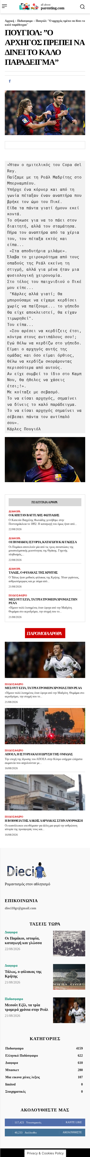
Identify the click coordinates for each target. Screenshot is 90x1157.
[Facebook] (9, 81)
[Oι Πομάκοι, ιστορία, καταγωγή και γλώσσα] (69, 943)
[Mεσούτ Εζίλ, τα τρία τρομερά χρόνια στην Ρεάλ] (45, 660)
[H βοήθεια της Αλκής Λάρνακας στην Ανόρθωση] (45, 792)
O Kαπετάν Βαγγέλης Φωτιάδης (34, 515)
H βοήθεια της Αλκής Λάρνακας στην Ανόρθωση (44, 820)
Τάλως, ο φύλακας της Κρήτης (33, 572)
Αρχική (9, 21)
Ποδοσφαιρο (25, 21)
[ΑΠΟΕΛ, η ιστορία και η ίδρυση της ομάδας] (45, 726)
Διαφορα (14, 511)
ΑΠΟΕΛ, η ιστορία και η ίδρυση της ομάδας (39, 754)
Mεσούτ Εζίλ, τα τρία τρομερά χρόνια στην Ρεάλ (43, 601)
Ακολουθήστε (72, 1132)
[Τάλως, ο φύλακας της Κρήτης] (69, 977)
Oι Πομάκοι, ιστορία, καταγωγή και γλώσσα (43, 542)
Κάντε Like (74, 1122)
